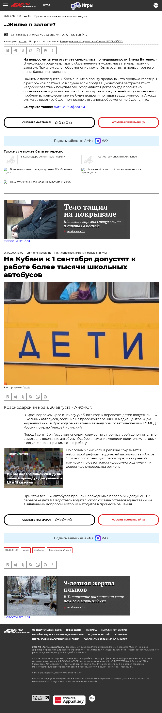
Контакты (121, 634)
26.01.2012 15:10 (12, 16)
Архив (22, 41)
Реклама (91, 630)
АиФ (27, 387)
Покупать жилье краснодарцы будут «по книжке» (41, 181)
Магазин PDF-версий (114, 630)
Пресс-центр (73, 630)
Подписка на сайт (99, 634)
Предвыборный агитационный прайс (55, 639)
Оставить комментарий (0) (128, 122)
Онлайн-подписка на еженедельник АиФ (58, 634)
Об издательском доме (47, 630)
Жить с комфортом (69, 107)
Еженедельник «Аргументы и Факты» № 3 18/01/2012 (91, 41)
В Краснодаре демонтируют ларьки (43, 156)
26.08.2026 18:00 (13, 252)
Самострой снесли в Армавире (117, 156)
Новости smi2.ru (17, 241)
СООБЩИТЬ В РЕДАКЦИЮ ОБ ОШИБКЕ (105, 639)
